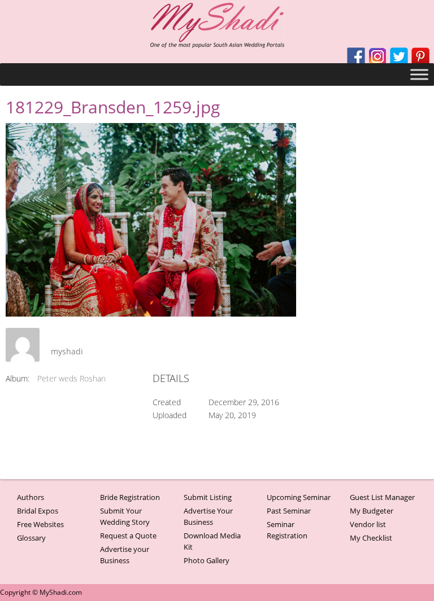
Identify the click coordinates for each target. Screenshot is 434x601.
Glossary (31, 538)
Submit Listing (208, 497)
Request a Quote (128, 535)
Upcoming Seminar (299, 497)
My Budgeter (371, 511)
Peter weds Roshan (71, 378)
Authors (30, 497)
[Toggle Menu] (419, 74)
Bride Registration (130, 497)
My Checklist (371, 538)
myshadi (67, 351)
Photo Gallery (206, 560)
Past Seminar (289, 511)
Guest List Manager (382, 497)
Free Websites (40, 524)
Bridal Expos (37, 511)
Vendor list (368, 524)
